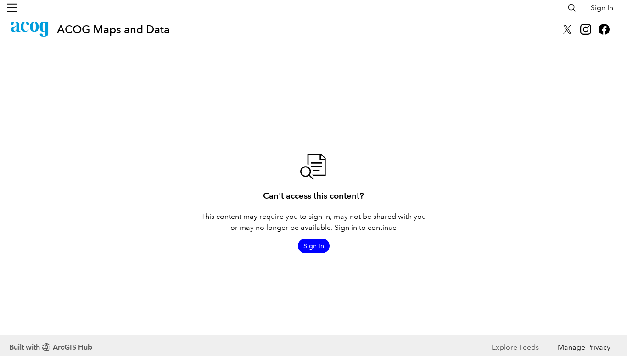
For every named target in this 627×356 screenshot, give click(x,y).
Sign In (602, 7)
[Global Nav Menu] (11, 8)
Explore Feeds (515, 347)
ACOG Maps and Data (113, 29)
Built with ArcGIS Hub (50, 347)
